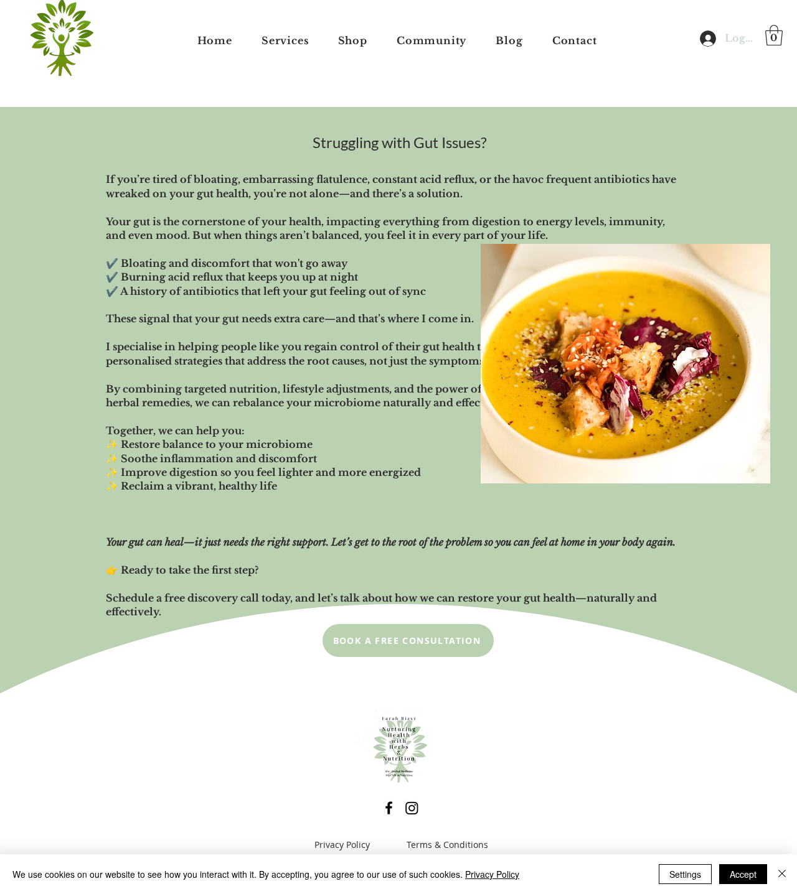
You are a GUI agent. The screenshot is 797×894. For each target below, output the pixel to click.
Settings (685, 874)
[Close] (782, 874)
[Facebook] (388, 807)
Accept (743, 874)
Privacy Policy (342, 844)
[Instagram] (411, 807)
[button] (774, 35)
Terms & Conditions (447, 844)
